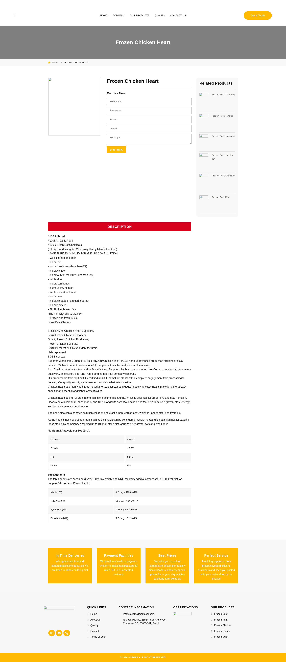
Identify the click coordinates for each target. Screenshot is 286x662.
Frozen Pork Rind (221, 197)
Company (119, 15)
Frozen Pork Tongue (222, 115)
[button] (119, 226)
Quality (160, 15)
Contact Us (178, 15)
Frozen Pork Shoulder (223, 175)
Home (103, 15)
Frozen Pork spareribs (223, 136)
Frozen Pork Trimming (223, 94)
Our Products (139, 15)
